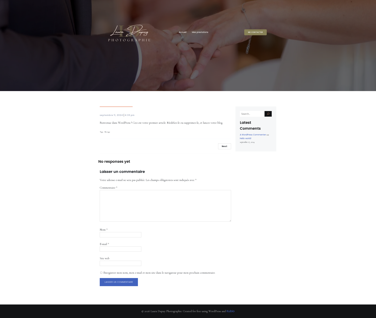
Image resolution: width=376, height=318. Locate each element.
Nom (104, 229)
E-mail (104, 244)
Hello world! (245, 138)
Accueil (182, 32)
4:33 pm (130, 115)
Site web (104, 258)
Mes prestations (200, 32)
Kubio (230, 311)
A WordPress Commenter (253, 134)
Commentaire (108, 187)
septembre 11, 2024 (111, 115)
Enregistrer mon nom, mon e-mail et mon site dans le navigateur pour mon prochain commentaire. (159, 273)
